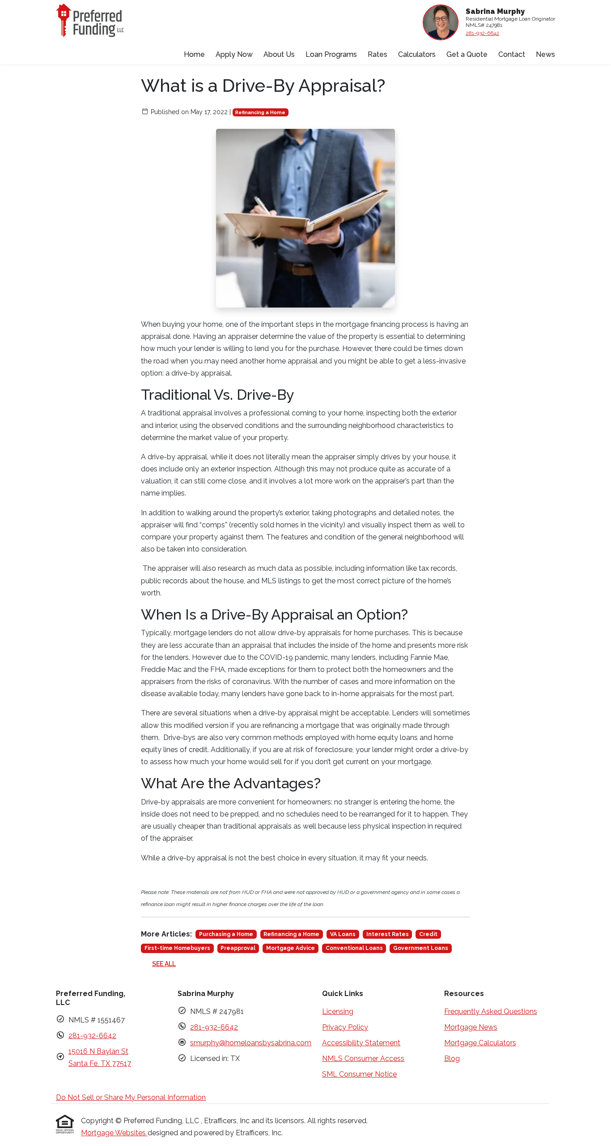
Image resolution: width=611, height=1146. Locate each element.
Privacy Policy (345, 1027)
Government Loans (420, 948)
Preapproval (238, 948)
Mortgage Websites (114, 1133)
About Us (279, 54)
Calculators (417, 54)
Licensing (337, 1011)
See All (164, 963)
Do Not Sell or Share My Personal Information (131, 1097)
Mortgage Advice (290, 948)
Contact (511, 54)
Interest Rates (387, 934)
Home (194, 54)
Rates (377, 54)
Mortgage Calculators (480, 1043)
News (545, 54)
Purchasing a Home (226, 934)
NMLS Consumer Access (363, 1058)
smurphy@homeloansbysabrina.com (250, 1043)
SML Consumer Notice (359, 1074)
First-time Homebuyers (177, 948)
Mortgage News (470, 1027)
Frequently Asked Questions (490, 1011)
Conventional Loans (354, 948)
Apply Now (234, 54)
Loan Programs (331, 54)
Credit (428, 934)
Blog (452, 1058)
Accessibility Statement (361, 1043)
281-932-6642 (482, 33)
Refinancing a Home (260, 112)
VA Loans (343, 934)
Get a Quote (467, 54)
